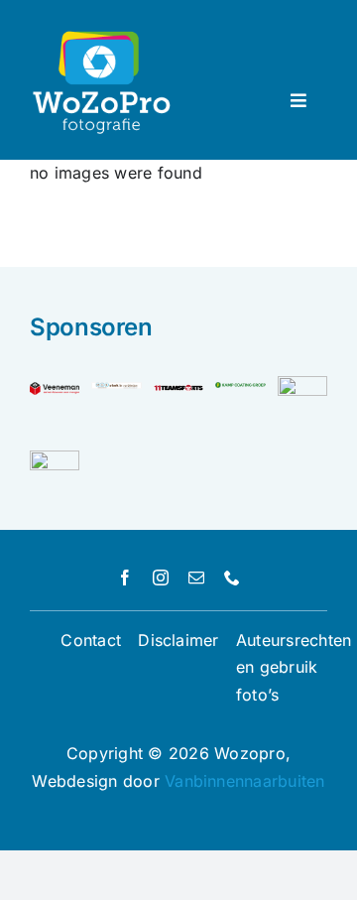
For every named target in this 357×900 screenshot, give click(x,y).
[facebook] (125, 577)
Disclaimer (178, 640)
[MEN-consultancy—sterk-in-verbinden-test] (116, 390)
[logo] (178, 390)
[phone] (232, 577)
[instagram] (161, 577)
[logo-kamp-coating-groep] (240, 390)
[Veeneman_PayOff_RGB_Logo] (54, 390)
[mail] (196, 577)
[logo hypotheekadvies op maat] (302, 384)
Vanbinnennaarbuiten (245, 781)
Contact (90, 640)
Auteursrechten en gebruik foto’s (293, 667)
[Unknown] (54, 458)
